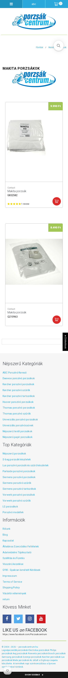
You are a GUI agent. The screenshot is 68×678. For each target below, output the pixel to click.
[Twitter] (18, 619)
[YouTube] (41, 619)
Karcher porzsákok (51, 657)
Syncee (52, 663)
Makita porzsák (16, 193)
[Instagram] (29, 619)
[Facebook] (7, 619)
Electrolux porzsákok (38, 650)
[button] (59, 46)
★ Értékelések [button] (65, 341)
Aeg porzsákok (20, 653)
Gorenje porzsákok (32, 657)
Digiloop (45, 660)
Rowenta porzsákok (38, 653)
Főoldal (39, 47)
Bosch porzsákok (57, 653)
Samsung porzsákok (12, 657)
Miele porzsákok (21, 660)
